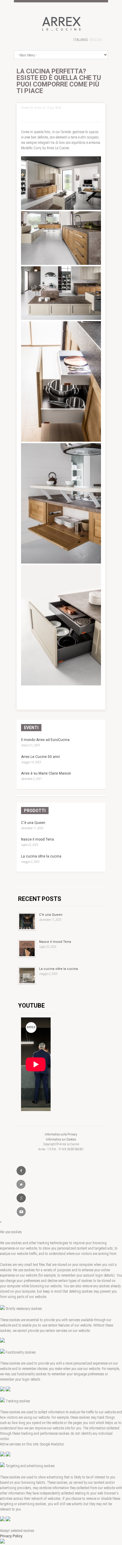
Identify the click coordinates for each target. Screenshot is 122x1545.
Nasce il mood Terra (37, 839)
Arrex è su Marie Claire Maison (46, 773)
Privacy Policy (11, 1536)
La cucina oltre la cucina (41, 856)
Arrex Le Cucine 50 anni (40, 757)
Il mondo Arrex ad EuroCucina (45, 740)
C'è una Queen (33, 823)
